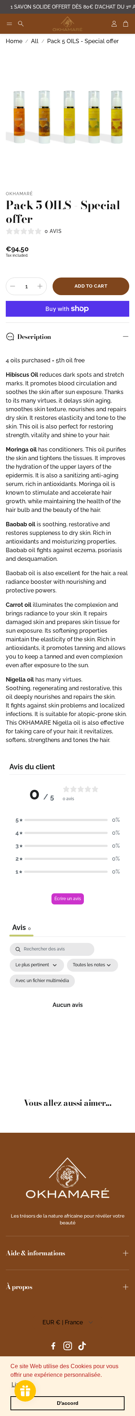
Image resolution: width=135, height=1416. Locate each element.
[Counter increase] (39, 286)
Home (14, 41)
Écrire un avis (67, 898)
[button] (9, 24)
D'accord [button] (67, 1403)
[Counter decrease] (12, 286)
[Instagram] (67, 1346)
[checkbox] (42, 981)
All (35, 41)
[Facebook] (53, 1346)
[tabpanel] (67, 1013)
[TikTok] (82, 1346)
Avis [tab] (21, 927)
